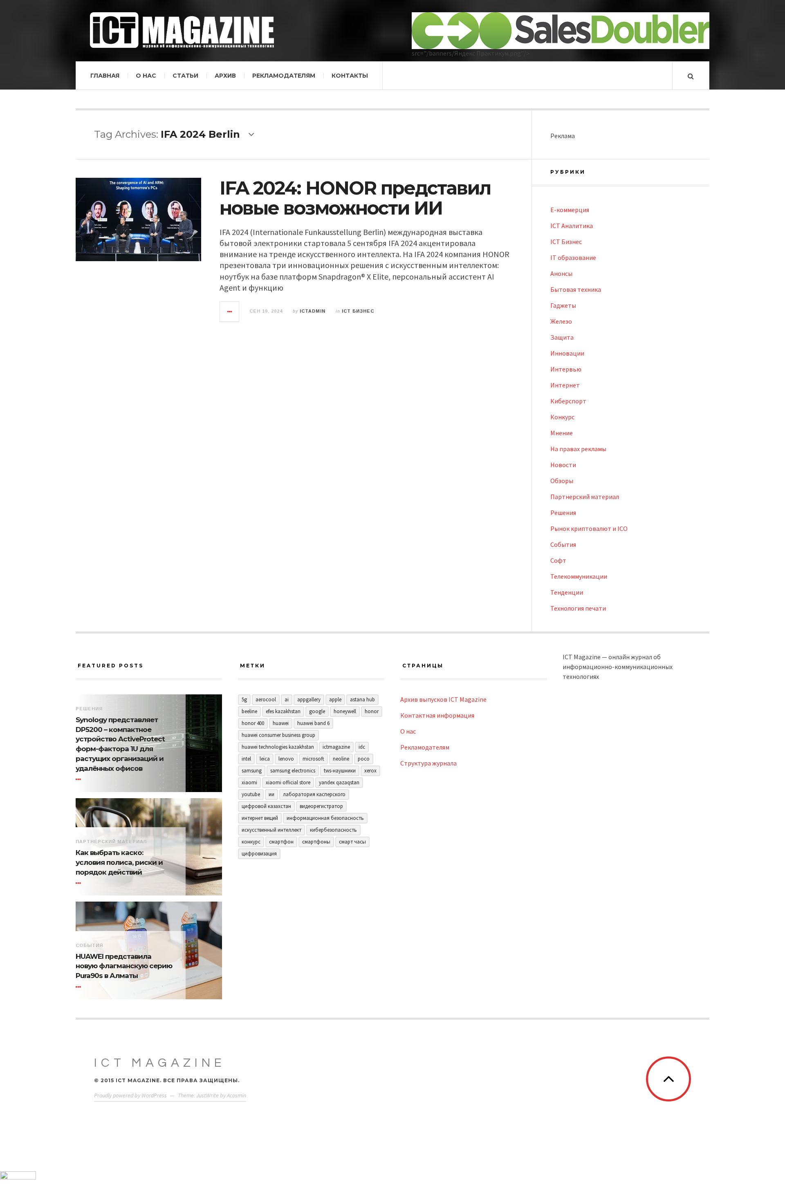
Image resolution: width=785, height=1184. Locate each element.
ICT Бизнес (358, 311)
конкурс (251, 841)
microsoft (313, 758)
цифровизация (259, 853)
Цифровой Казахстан (266, 806)
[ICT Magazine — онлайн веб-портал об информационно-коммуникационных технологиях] (182, 30)
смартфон (281, 841)
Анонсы (561, 273)
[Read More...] (230, 311)
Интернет (565, 385)
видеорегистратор (321, 806)
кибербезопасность (333, 829)
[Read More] (80, 780)
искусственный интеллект (271, 829)
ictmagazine (336, 746)
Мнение (561, 433)
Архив (225, 75)
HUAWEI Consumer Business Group (278, 735)
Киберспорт (568, 401)
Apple (335, 699)
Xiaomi (249, 782)
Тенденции (566, 592)
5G (244, 699)
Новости (563, 465)
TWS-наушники (340, 770)
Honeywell (345, 711)
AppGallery (309, 699)
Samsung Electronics (292, 770)
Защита (562, 337)
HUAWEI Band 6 (313, 723)
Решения (563, 512)
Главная (104, 75)
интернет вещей (260, 818)
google (317, 711)
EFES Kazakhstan (283, 711)
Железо (561, 321)
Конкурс (562, 417)
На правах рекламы (578, 449)
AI (287, 699)
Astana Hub (362, 699)
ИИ (271, 794)
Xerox (370, 770)
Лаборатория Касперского (314, 794)
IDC (362, 746)
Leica (265, 758)
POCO (364, 758)
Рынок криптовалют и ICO (589, 528)
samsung (252, 770)
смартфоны (316, 841)
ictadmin (312, 311)
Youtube (251, 794)
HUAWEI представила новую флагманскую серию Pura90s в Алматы (124, 966)
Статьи (185, 75)
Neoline (341, 758)
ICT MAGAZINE (160, 1062)
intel (246, 758)
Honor (372, 711)
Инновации (567, 353)
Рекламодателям (283, 75)
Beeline (249, 711)
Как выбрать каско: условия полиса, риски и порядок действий (119, 862)
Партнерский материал (584, 496)
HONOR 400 (253, 723)
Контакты (350, 75)
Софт (558, 560)
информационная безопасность (325, 818)
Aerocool (266, 699)
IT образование (573, 257)
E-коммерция (569, 210)
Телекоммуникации (578, 576)
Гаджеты (563, 305)
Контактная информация (437, 715)
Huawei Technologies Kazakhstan (278, 746)
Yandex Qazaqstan (339, 782)
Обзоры (561, 481)
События (563, 544)
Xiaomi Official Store (288, 782)
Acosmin (236, 1095)
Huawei (281, 723)
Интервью (565, 369)
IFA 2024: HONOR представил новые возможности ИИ (355, 198)
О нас (146, 75)
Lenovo (286, 758)
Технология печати (578, 608)
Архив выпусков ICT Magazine (443, 699)
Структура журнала (428, 763)
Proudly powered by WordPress (130, 1095)
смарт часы (352, 841)
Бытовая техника (575, 289)
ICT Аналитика (571, 226)
